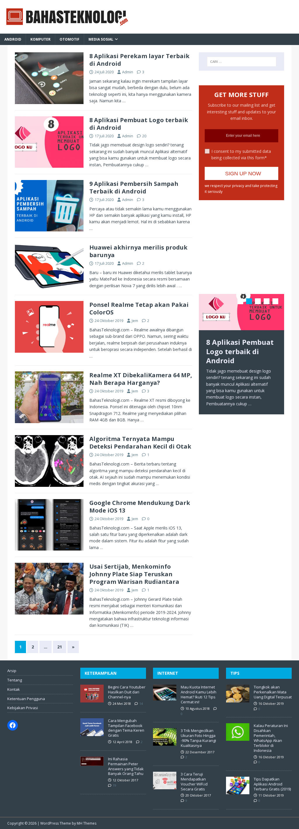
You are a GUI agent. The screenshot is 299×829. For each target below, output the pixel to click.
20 (144, 136)
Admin (127, 72)
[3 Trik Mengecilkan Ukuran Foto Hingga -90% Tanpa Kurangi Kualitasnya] (164, 742)
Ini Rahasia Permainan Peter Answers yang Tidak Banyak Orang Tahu (126, 766)
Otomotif (69, 39)
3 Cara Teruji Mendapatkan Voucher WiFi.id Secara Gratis (194, 781)
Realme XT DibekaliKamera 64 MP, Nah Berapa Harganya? (140, 379)
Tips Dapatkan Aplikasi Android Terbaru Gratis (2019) (272, 784)
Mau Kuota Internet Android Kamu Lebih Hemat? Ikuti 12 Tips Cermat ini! (198, 694)
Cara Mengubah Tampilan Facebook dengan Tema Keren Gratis (126, 728)
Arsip (11, 670)
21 (59, 647)
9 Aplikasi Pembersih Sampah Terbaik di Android (133, 187)
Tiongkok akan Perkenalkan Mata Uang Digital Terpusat (273, 692)
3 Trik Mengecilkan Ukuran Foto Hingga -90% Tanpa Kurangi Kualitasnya (198, 738)
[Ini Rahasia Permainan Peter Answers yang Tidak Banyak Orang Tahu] (92, 762)
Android (12, 39)
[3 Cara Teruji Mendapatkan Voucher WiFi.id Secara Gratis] (164, 786)
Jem (135, 320)
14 (141, 703)
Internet (167, 673)
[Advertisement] (245, 242)
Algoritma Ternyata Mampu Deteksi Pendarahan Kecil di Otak (140, 442)
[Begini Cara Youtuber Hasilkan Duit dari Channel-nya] (92, 699)
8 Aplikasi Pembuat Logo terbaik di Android (138, 123)
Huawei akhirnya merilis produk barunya (138, 251)
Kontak (13, 689)
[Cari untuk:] (241, 62)
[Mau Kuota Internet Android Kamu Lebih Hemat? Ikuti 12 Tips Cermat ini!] (164, 697)
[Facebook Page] (12, 725)
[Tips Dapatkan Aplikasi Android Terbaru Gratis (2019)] (237, 791)
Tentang (14, 680)
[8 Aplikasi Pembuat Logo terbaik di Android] (241, 312)
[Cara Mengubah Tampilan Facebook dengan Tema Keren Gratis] (92, 732)
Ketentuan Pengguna (26, 698)
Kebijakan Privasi (22, 707)
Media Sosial (100, 39)
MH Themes (86, 823)
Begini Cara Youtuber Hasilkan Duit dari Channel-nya (126, 692)
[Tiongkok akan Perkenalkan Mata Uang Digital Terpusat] (237, 699)
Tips (234, 673)
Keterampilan (101, 673)
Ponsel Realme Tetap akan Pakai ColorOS (139, 308)
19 (114, 785)
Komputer (40, 39)
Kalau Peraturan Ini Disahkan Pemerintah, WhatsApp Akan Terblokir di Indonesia (271, 738)
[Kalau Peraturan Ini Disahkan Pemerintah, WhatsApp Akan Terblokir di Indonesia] (237, 737)
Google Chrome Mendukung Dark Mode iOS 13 (139, 506)
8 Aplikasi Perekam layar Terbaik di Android (139, 60)
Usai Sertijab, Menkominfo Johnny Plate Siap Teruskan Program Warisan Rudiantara (134, 574)
